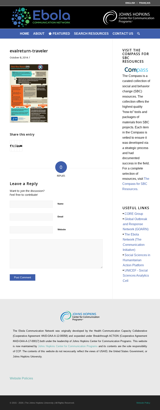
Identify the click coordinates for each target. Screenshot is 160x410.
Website (62, 229)
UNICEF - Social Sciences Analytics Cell (136, 275)
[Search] (138, 34)
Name (60, 204)
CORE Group (133, 213)
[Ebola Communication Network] (80, 17)
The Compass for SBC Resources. (135, 184)
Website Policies (21, 378)
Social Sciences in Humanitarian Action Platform (136, 260)
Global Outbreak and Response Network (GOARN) (135, 224)
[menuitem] (130, 3)
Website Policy (143, 403)
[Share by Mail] (21, 145)
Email (60, 216)
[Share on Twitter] (13, 145)
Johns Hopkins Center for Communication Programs (68, 346)
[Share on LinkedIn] (18, 145)
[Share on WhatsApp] (15, 145)
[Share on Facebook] (10, 145)
